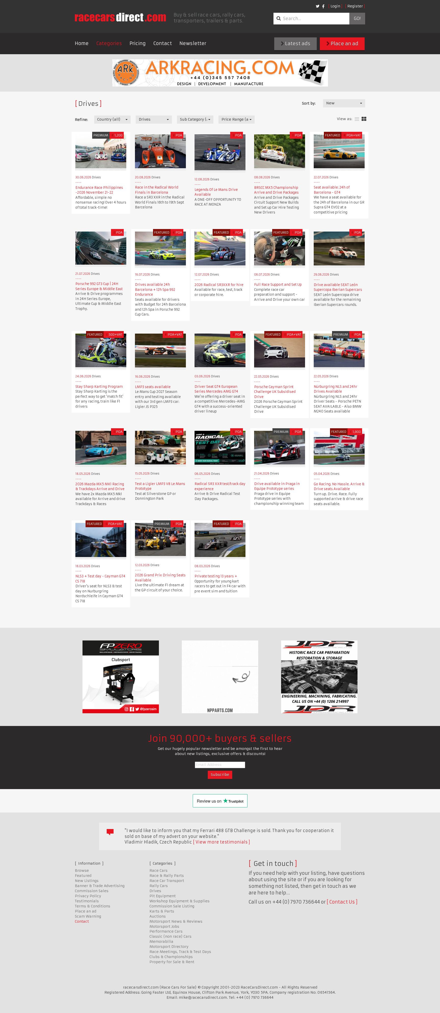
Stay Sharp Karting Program (99, 386)
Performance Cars (166, 931)
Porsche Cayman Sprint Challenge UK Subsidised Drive (275, 392)
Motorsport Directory (168, 946)
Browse (82, 870)
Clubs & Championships (171, 956)
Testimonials (87, 901)
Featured (83, 875)
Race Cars (158, 870)
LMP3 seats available (153, 387)
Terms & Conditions (92, 906)
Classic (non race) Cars (170, 936)
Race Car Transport (166, 880)
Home (82, 43)
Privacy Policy (88, 896)
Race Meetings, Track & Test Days (180, 951)
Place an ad (344, 44)
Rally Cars (158, 885)
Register (355, 6)
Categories (109, 43)
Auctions (157, 916)
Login (335, 6)
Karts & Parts (161, 911)
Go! (357, 18)
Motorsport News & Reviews (175, 921)
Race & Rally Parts (166, 875)
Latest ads (297, 44)
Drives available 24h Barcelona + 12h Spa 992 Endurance (155, 289)
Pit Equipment (162, 896)
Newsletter (193, 43)
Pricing (138, 43)
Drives (155, 891)
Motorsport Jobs (164, 926)
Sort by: (308, 103)
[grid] (364, 119)
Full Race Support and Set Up (278, 284)
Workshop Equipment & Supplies (179, 901)
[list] (357, 119)
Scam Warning (88, 916)
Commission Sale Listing (171, 906)
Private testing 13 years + (216, 576)
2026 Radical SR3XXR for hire (219, 285)
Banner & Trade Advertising (100, 885)
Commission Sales (91, 891)
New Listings (87, 880)
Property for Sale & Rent (171, 962)
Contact (162, 43)
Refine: (81, 119)
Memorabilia (161, 941)
